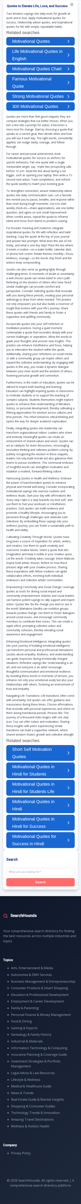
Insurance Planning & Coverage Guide (39, 1054)
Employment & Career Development (37, 1001)
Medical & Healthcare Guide (31, 1086)
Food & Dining (21, 1021)
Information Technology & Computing (39, 1048)
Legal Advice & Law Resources (33, 1073)
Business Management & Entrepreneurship (43, 981)
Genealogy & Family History (31, 1034)
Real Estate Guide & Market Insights (37, 1099)
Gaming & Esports (24, 1028)
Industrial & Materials (27, 1041)
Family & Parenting (25, 1008)
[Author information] (71, 4)
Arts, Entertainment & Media (32, 968)
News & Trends (22, 1093)
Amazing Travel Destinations (32, 1119)
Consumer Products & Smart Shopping (39, 988)
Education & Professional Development (40, 995)
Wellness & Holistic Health (30, 1126)
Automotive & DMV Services (31, 975)
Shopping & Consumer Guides (33, 1106)
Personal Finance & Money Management (41, 1015)
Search (40, 882)
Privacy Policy (21, 1153)
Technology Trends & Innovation (35, 1113)
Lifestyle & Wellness (25, 1079)
